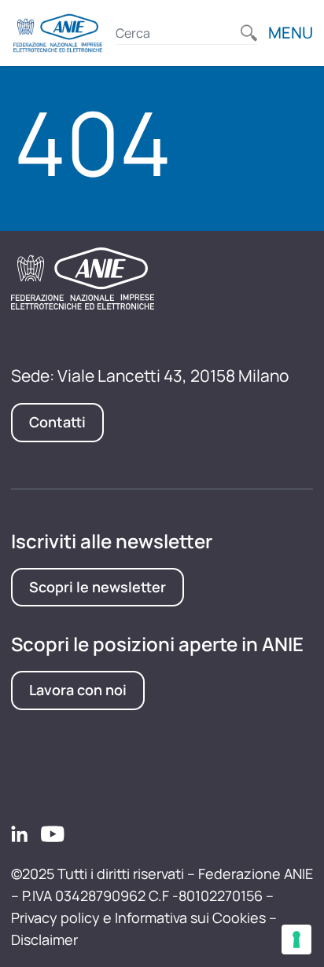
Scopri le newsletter (97, 586)
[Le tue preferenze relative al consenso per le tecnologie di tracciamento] (296, 939)
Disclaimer (44, 939)
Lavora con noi (78, 689)
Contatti (57, 421)
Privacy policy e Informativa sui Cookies (138, 917)
